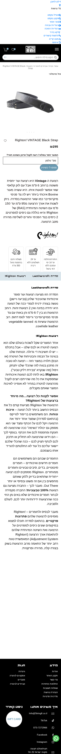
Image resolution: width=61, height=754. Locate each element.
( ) (7, 49)
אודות (55, 671)
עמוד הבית (53, 66)
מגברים (21, 679)
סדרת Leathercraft (45, 276)
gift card (14, 719)
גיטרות (22, 671)
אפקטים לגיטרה (17, 675)
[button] (60, 5)
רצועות (30, 66)
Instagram (42, 742)
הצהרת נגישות (51, 692)
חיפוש (5, 57)
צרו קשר (54, 679)
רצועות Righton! (15, 276)
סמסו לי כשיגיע (49, 167)
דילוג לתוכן (55, 1)
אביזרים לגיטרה (40, 66)
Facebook (42, 734)
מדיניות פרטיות (50, 696)
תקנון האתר (52, 675)
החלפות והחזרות (49, 684)
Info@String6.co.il (38, 713)
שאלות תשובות (50, 688)
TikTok (44, 720)
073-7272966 (40, 727)
